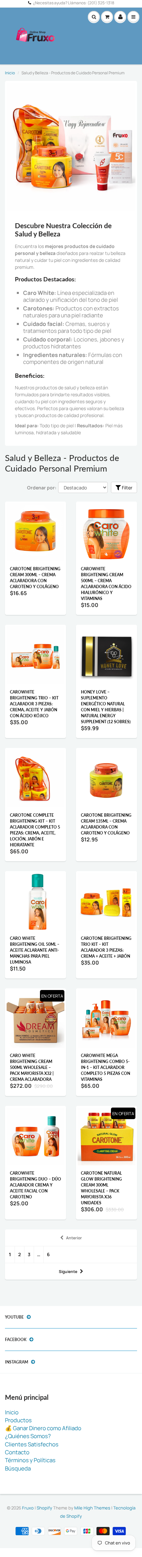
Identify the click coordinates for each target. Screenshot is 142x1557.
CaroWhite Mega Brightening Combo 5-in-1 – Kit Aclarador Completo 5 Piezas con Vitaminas (105, 1067)
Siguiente (68, 1271)
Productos (18, 1420)
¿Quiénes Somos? (28, 1436)
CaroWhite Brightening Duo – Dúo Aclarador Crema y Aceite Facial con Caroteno (35, 1185)
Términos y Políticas (30, 1460)
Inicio (10, 73)
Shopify (44, 1508)
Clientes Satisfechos (31, 1444)
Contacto (17, 1452)
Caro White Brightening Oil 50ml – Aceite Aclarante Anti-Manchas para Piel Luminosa (34, 950)
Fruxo (28, 1508)
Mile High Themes (92, 1508)
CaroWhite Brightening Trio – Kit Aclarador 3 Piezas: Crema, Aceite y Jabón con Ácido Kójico (34, 704)
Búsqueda (18, 1468)
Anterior (74, 1238)
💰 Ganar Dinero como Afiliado (43, 1428)
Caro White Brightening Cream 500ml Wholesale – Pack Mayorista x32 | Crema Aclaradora (31, 1067)
